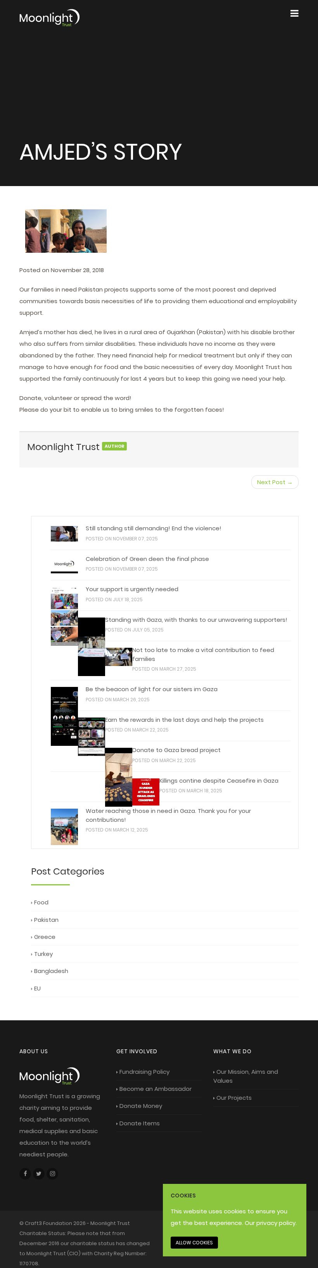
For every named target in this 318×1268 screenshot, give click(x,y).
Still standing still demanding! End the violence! (153, 528)
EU (37, 988)
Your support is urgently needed (132, 589)
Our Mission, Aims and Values (245, 1076)
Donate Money (140, 1106)
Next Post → (275, 482)
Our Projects (234, 1098)
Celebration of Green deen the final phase (147, 559)
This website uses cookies (208, 1211)
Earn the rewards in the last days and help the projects (184, 720)
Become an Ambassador (155, 1089)
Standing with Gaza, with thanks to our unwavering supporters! (196, 620)
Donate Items (139, 1123)
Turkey (43, 954)
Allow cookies (194, 1242)
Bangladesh (51, 971)
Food (41, 902)
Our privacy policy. (271, 1223)
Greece (44, 937)
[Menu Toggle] (294, 13)
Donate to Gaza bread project (176, 750)
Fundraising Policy (144, 1072)
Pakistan (46, 920)
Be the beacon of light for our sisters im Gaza (152, 689)
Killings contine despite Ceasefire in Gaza (218, 780)
